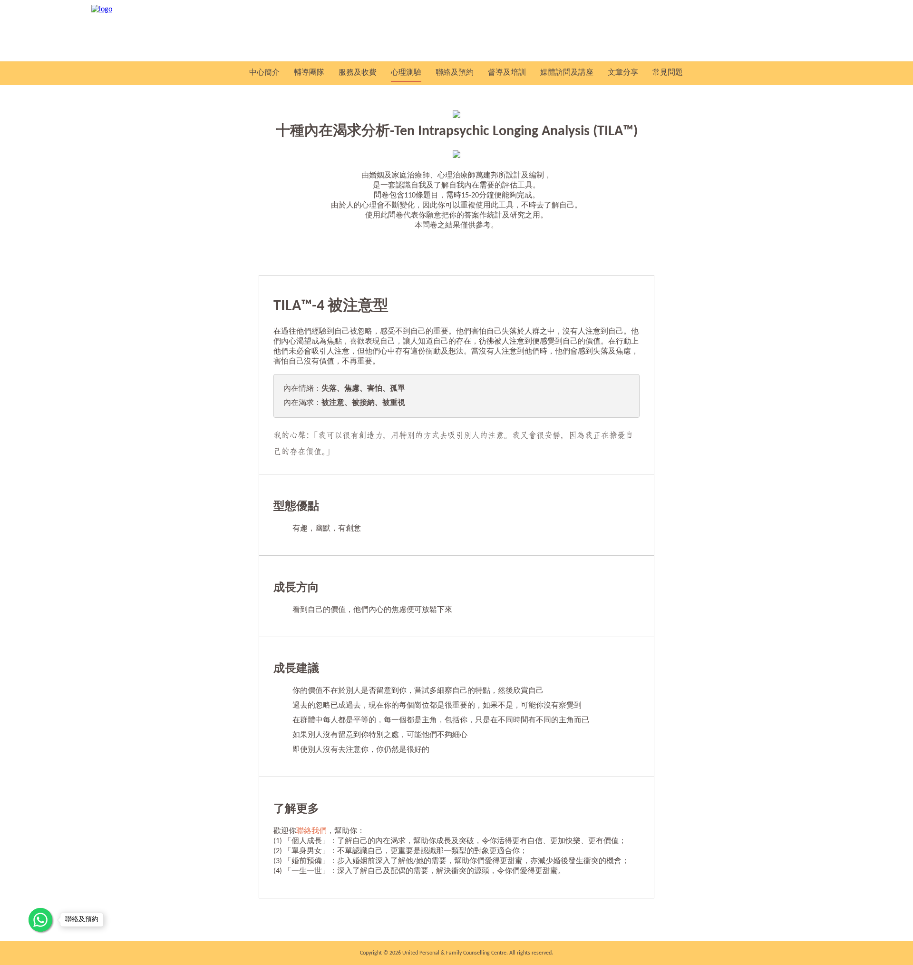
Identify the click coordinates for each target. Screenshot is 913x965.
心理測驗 (406, 73)
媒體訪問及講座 (566, 73)
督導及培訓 (507, 73)
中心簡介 (264, 73)
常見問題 (667, 73)
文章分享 (623, 73)
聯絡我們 (311, 831)
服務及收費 (358, 73)
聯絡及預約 (455, 73)
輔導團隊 (309, 73)
